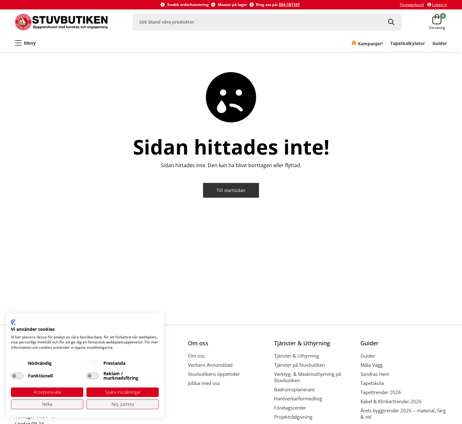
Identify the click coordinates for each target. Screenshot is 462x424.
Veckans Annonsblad (210, 365)
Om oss (196, 356)
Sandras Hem (374, 374)
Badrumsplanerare (294, 389)
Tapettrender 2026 (380, 392)
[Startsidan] (61, 22)
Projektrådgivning (293, 417)
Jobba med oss (204, 383)
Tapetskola (372, 383)
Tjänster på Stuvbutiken (299, 365)
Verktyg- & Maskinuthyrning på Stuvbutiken (307, 377)
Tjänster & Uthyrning (296, 356)
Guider (367, 356)
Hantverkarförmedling (298, 398)
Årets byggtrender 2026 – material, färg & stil (403, 413)
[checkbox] (17, 363)
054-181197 (289, 4)
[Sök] (392, 22)
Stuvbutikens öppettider (214, 374)
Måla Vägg (371, 365)
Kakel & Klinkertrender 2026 (391, 401)
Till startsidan (231, 190)
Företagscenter (290, 407)
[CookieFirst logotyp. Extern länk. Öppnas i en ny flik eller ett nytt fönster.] (13, 322)
